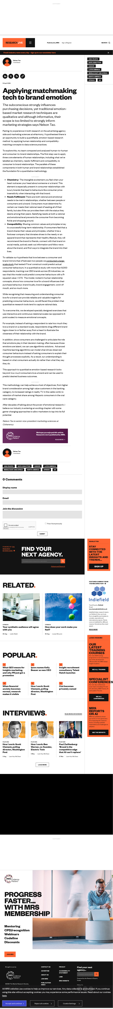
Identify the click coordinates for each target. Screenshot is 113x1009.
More (73, 714)
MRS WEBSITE (64, 981)
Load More (42, 765)
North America (33, 470)
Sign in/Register (67, 43)
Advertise (45, 971)
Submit (42, 534)
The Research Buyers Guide (9, 549)
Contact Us (45, 967)
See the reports (98, 732)
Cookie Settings (69, 1003)
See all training (98, 669)
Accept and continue (13, 1003)
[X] (10, 78)
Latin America (50, 466)
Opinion (47, 470)
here (4, 995)
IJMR (61, 977)
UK (55, 470)
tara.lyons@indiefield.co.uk (98, 609)
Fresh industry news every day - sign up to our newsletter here (30, 52)
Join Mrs (44, 979)
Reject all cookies (42, 1003)
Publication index (46, 984)
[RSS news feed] (16, 78)
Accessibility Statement (64, 972)
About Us (45, 975)
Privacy (62, 967)
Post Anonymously (54, 523)
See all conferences (99, 698)
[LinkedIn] (5, 78)
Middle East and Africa (13, 470)
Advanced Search (58, 566)
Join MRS (10, 954)
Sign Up (98, 566)
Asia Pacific (8, 466)
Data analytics (24, 466)
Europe (37, 466)
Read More (59, 440)
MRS (57, 43)
